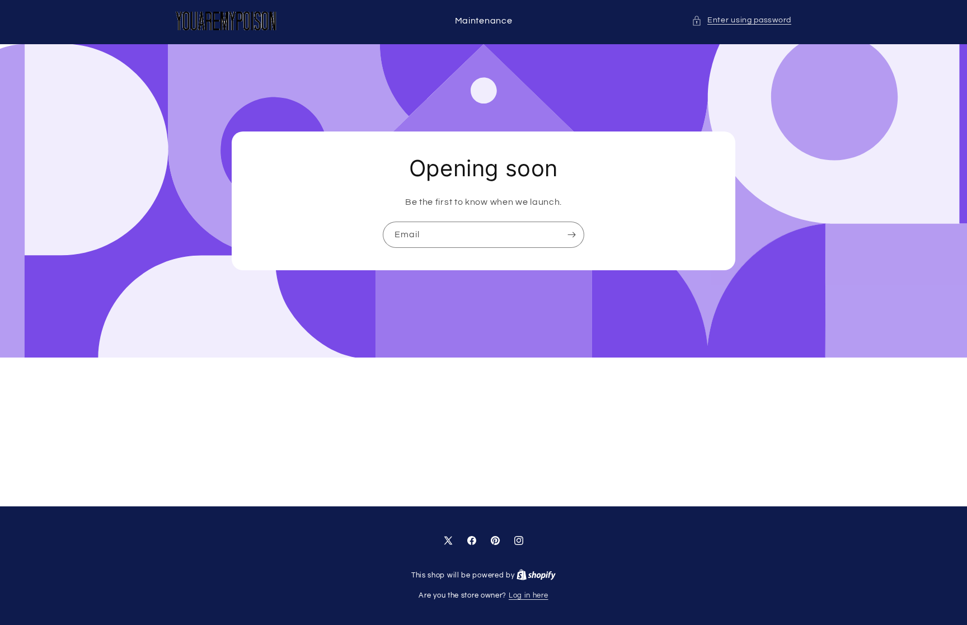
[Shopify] (536, 575)
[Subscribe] (571, 235)
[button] (741, 20)
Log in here (528, 595)
